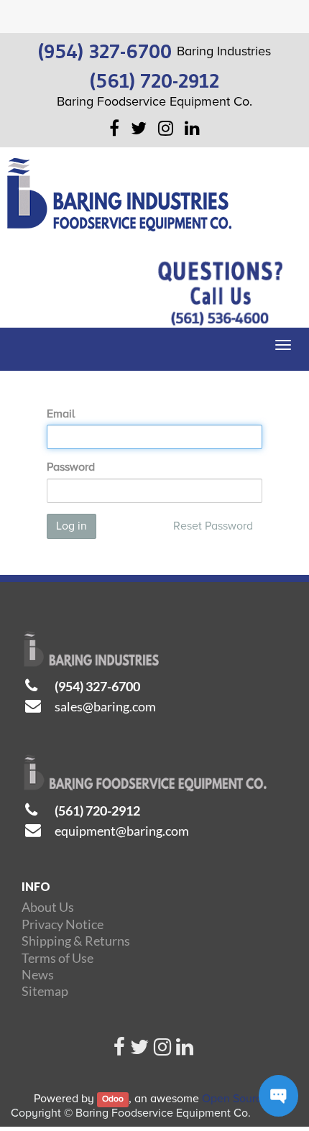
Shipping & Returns (76, 940)
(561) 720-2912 (97, 810)
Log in (71, 526)
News (38, 974)
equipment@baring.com (122, 831)
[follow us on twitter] (139, 1050)
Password (71, 467)
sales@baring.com (105, 706)
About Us (48, 907)
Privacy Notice (62, 924)
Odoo (113, 1099)
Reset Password (213, 526)
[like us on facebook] (119, 1050)
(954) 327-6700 (97, 686)
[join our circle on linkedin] (184, 1050)
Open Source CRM (248, 1098)
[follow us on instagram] (162, 1050)
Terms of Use (57, 958)
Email (61, 414)
